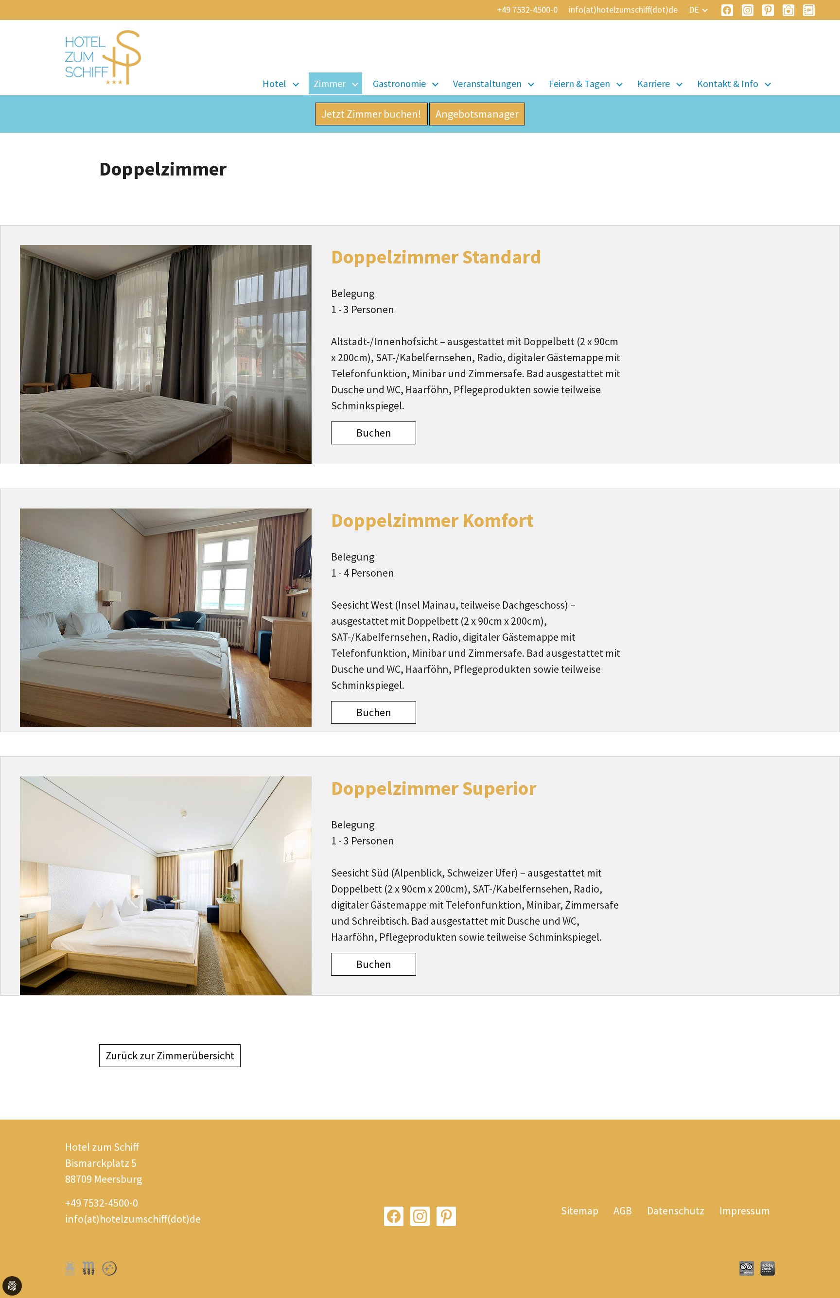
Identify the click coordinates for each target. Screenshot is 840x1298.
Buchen (373, 432)
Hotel (274, 83)
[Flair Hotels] (70, 1268)
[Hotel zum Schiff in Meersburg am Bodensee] (103, 62)
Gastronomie (399, 83)
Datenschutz (675, 1210)
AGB (622, 1210)
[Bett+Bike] (109, 1268)
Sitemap (579, 1210)
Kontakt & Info (727, 83)
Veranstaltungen (487, 83)
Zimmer (330, 83)
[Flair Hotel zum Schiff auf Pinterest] (768, 10)
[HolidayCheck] (767, 1268)
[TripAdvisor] (746, 1268)
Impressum (744, 1210)
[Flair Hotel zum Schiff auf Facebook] (727, 10)
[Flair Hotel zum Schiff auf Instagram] (747, 10)
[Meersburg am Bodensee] (88, 1268)
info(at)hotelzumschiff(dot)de (623, 9)
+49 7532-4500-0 (527, 9)
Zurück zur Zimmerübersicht (169, 1055)
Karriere (653, 83)
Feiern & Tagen (579, 83)
